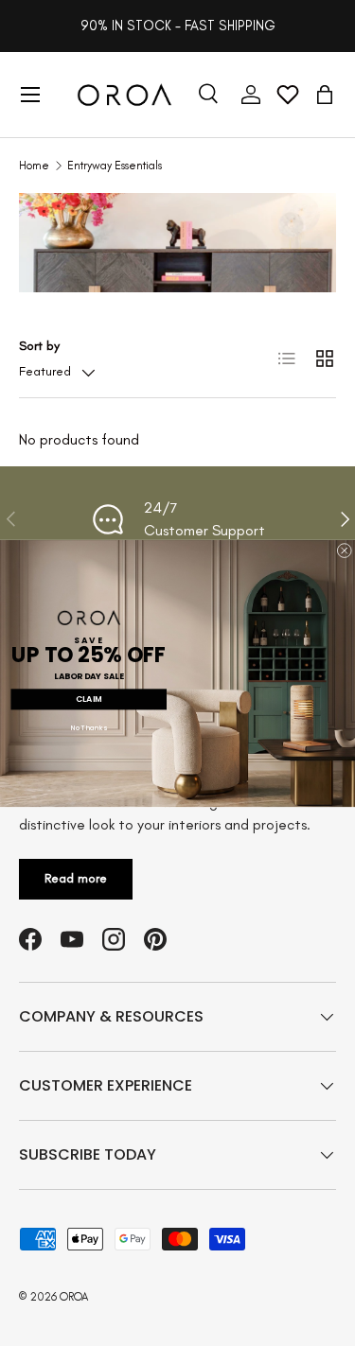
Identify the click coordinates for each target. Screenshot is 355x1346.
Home (34, 165)
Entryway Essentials (114, 165)
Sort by (39, 346)
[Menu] (30, 94)
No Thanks (89, 727)
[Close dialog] (344, 550)
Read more (75, 878)
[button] (325, 94)
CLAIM (88, 699)
